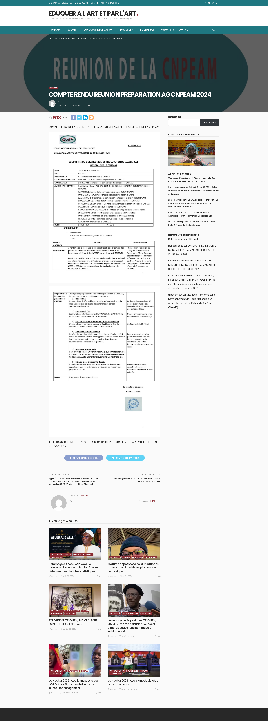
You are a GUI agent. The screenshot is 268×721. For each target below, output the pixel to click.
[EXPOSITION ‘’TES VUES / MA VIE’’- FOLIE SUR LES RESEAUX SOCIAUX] (75, 600)
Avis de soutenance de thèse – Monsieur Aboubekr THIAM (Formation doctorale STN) (191, 214)
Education (78, 554)
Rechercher (174, 116)
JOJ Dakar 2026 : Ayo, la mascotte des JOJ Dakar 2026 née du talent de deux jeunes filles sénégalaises (73, 684)
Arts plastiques (71, 611)
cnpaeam (173, 294)
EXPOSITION (69, 613)
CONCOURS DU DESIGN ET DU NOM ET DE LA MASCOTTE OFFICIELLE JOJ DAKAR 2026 (193, 250)
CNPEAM (55, 29)
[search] (214, 30)
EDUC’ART (71, 29)
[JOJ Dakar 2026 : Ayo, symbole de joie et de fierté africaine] (134, 660)
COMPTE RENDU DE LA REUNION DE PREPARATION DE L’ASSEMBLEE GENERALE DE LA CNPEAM (104, 126)
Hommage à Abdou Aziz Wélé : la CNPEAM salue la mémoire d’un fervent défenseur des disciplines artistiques (73, 567)
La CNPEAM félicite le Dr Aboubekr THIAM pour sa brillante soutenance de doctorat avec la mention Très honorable (193, 203)
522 (99, 693)
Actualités (167, 29)
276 (99, 629)
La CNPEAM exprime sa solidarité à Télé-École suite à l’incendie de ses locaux (191, 223)
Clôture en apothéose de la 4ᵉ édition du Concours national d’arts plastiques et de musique (133, 567)
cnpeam (60, 102)
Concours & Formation (97, 29)
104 (158, 576)
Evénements (150, 557)
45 (100, 576)
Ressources (126, 29)
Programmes (146, 29)
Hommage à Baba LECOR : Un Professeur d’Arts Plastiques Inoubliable (137, 480)
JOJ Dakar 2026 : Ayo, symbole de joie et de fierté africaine (133, 682)
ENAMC (89, 554)
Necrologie (56, 557)
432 (158, 689)
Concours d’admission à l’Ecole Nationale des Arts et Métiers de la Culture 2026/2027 (191, 179)
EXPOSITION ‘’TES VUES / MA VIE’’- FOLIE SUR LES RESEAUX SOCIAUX (73, 622)
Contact (184, 29)
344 (158, 636)
